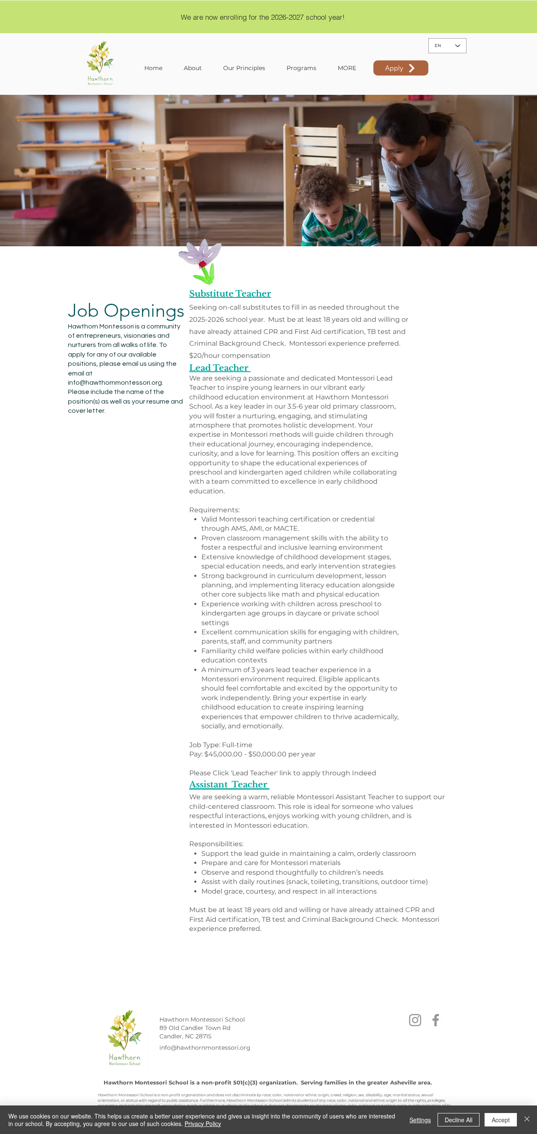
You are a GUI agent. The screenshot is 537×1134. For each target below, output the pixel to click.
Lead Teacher (219, 368)
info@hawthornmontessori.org (115, 382)
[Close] (527, 1119)
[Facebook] (436, 1020)
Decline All (458, 1120)
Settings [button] (420, 1120)
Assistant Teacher (229, 784)
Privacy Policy (203, 1123)
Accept (501, 1120)
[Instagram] (415, 1020)
